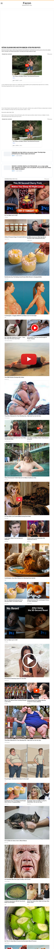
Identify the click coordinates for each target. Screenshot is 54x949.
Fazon (27, 3)
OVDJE (12, 112)
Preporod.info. (19, 116)
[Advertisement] (13, 97)
